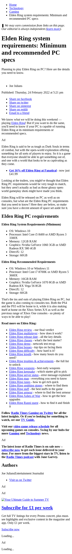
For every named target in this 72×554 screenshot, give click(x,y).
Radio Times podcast (20, 457)
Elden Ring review (20, 329)
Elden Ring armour (20, 392)
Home (13, 4)
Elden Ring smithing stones (25, 385)
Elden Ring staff (19, 389)
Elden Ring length (20, 354)
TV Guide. (28, 419)
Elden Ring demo (20, 343)
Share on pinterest (20, 106)
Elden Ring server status (24, 375)
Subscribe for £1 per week (27, 507)
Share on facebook (20, 99)
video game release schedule (31, 426)
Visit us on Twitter (20, 480)
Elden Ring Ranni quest (23, 402)
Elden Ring (18, 123)
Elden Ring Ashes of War (24, 396)
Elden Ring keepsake (22, 371)
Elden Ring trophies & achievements (31, 361)
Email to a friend (19, 113)
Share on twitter (18, 102)
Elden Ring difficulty (22, 350)
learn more (53, 29)
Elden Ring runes (19, 382)
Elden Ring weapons (22, 368)
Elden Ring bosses (20, 347)
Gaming (14, 11)
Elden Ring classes (20, 340)
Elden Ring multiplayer (23, 333)
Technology (16, 8)
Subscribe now (11, 529)
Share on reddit (18, 109)
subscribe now (11, 450)
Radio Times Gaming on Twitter (32, 413)
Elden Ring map (19, 378)
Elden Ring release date (23, 336)
